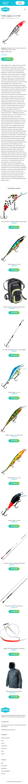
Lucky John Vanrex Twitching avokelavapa (14, 563)
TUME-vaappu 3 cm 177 (14, 392)
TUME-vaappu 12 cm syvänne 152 (14, 435)
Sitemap (3, 773)
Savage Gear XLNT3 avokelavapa (14, 606)
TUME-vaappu (4, 49)
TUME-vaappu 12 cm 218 (14, 264)
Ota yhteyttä (4, 765)
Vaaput (14, 49)
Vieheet (18, 48)
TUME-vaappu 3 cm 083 (14, 520)
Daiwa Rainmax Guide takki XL (14, 691)
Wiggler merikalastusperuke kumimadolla (14, 648)
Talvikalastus (4, 745)
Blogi (2, 763)
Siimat (2, 743)
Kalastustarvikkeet (11, 48)
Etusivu (3, 18)
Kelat (2, 740)
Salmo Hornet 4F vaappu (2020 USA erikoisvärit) (14, 221)
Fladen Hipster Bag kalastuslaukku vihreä (14, 307)
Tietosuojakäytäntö (5, 771)
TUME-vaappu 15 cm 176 (14, 477)
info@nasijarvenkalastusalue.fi (8, 729)
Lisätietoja (7, 59)
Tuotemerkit (23, 48)
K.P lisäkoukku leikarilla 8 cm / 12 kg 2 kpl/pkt (14, 349)
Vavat (2, 751)
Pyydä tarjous (20, 3)
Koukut (10, 49)
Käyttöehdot (4, 768)
